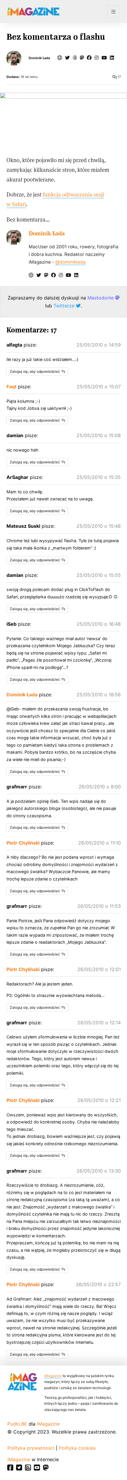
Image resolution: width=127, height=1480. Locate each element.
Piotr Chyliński (23, 843)
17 (119, 77)
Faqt (11, 386)
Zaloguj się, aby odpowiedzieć (35, 371)
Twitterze (64, 306)
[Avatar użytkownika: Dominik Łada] (13, 237)
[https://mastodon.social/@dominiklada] (82, 58)
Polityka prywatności (30, 1448)
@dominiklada (70, 262)
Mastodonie (101, 298)
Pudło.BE (17, 1424)
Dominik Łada (39, 58)
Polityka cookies (77, 1448)
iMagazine (53, 1376)
